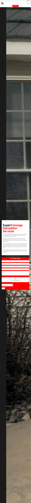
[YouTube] (28, 0)
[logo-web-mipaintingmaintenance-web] (2, 3)
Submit (3, 288)
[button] (28, 3)
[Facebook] (27, 0)
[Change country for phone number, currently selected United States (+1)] (2, 264)
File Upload (3, 276)
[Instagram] (29, 0)
